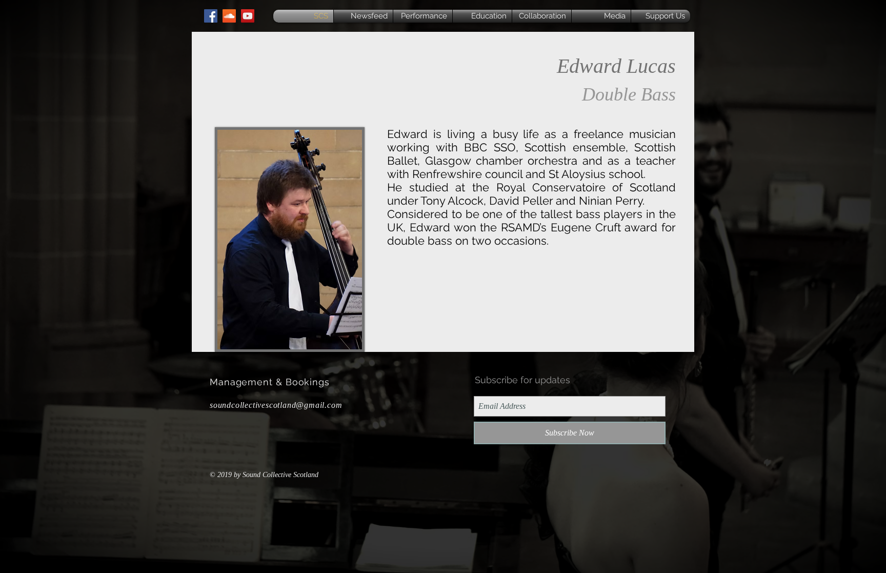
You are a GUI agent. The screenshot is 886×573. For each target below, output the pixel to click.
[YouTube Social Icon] (247, 16)
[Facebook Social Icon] (210, 16)
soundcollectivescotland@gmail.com (276, 405)
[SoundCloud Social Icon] (229, 16)
